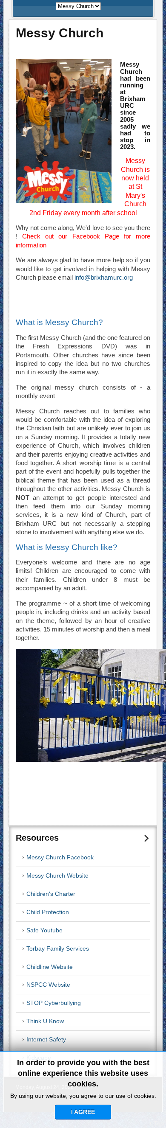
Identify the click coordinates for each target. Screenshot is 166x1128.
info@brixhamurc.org (103, 277)
